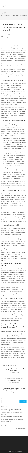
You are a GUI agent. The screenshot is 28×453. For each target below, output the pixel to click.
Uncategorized (7, 37)
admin (5, 35)
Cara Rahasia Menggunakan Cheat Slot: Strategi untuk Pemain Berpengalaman (14, 389)
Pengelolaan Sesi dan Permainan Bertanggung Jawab (13, 411)
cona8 (3, 6)
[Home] (1, 15)
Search (2, 398)
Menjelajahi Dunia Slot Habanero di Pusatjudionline (14, 369)
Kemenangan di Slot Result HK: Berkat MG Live (11, 409)
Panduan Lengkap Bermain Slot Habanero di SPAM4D (14, 379)
